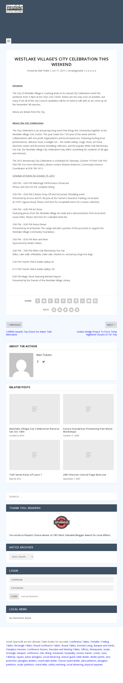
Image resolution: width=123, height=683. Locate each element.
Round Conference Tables (46, 645)
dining (48, 653)
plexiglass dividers (27, 660)
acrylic (106, 649)
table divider (83, 656)
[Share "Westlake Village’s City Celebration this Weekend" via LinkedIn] (69, 301)
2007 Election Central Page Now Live (84, 474)
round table (41, 664)
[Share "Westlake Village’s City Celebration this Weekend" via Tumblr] (57, 301)
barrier (88, 653)
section (80, 653)
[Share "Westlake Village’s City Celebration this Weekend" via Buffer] (76, 301)
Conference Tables (79, 641)
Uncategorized (75, 70)
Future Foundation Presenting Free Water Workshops (88, 430)
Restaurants (96, 649)
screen (96, 653)
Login (14, 596)
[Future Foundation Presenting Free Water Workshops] (88, 409)
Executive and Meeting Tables (64, 649)
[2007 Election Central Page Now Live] (88, 455)
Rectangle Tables (23, 645)
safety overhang (56, 664)
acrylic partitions (25, 664)
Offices (84, 649)
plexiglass (37, 656)
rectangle (11, 653)
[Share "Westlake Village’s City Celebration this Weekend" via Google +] (50, 301)
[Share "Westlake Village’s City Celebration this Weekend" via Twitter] (44, 301)
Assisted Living (84, 645)
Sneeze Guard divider (69, 660)
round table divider (47, 660)
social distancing (51, 656)
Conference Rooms (37, 649)
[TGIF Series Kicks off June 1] (34, 455)
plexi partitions (88, 660)
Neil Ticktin (43, 70)
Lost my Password (29, 596)
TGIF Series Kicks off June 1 (25, 474)
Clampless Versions (16, 649)
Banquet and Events (104, 645)
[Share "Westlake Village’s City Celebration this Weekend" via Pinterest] (63, 301)
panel (28, 656)
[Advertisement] (64, 28)
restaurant (58, 653)
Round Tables (69, 645)
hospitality (70, 653)
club (42, 653)
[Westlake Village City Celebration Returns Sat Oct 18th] (34, 409)
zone (104, 653)
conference (32, 653)
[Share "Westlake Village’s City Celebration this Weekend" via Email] (89, 301)
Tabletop (10, 656)
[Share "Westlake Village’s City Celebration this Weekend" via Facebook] (37, 301)
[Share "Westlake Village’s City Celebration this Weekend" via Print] (95, 301)
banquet (21, 653)
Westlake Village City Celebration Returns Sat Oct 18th (34, 430)
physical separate (94, 664)
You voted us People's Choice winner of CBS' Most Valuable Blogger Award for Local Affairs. (60, 535)
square (20, 656)
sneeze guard (68, 656)
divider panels (97, 656)
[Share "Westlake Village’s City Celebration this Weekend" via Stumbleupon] (82, 301)
